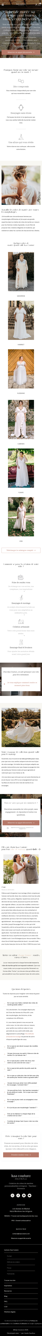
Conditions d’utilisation (20, 1323)
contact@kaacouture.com (21, 1234)
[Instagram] (12, 1195)
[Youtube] (29, 1195)
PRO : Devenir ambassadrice (21, 1220)
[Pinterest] (24, 1195)
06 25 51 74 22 (21, 1229)
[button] (34, 849)
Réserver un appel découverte (21, 1238)
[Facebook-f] (18, 1195)
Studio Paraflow (29, 1333)
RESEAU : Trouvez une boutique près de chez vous (21, 1216)
